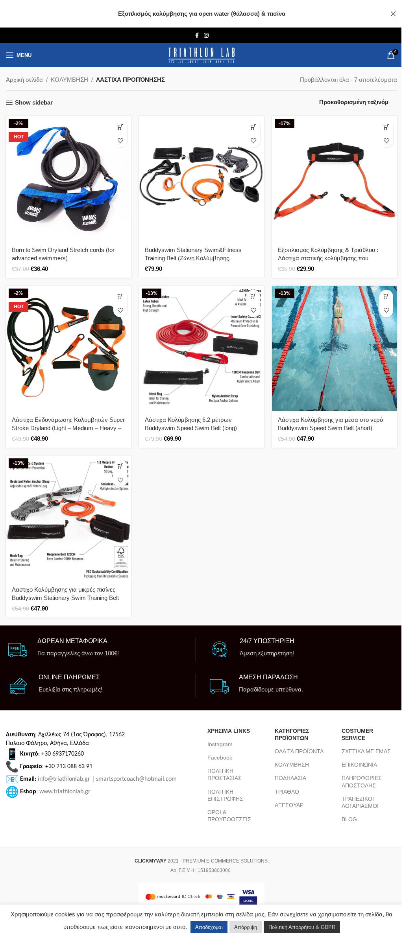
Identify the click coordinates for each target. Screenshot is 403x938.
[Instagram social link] (206, 35)
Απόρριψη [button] (245, 927)
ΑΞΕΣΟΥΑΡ (289, 805)
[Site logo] (201, 55)
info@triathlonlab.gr (64, 779)
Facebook (219, 757)
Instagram (220, 744)
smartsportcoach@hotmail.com (136, 779)
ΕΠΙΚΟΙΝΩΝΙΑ (359, 764)
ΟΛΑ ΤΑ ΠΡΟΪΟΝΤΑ (299, 751)
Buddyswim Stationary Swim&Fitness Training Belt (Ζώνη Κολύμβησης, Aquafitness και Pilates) (193, 258)
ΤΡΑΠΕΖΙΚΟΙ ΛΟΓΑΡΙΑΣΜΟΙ (360, 802)
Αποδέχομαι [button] (209, 927)
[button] (120, 127)
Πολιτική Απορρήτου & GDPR (301, 927)
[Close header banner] (393, 14)
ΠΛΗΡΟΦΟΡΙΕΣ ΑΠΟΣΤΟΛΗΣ (362, 781)
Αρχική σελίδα (24, 79)
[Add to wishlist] (120, 140)
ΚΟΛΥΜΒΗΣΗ (69, 79)
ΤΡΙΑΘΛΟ (287, 792)
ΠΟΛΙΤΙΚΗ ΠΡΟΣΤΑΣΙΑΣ (224, 774)
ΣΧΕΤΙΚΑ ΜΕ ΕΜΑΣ (366, 751)
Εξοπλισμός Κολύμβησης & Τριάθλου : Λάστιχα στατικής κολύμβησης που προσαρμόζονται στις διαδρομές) (328, 258)
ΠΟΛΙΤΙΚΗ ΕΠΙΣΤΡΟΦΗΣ (225, 795)
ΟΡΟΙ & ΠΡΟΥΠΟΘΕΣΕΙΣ (229, 815)
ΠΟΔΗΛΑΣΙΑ (290, 778)
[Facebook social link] (197, 35)
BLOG (349, 819)
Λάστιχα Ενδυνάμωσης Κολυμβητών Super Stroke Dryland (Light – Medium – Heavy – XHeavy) (68, 428)
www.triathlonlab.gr (65, 792)
